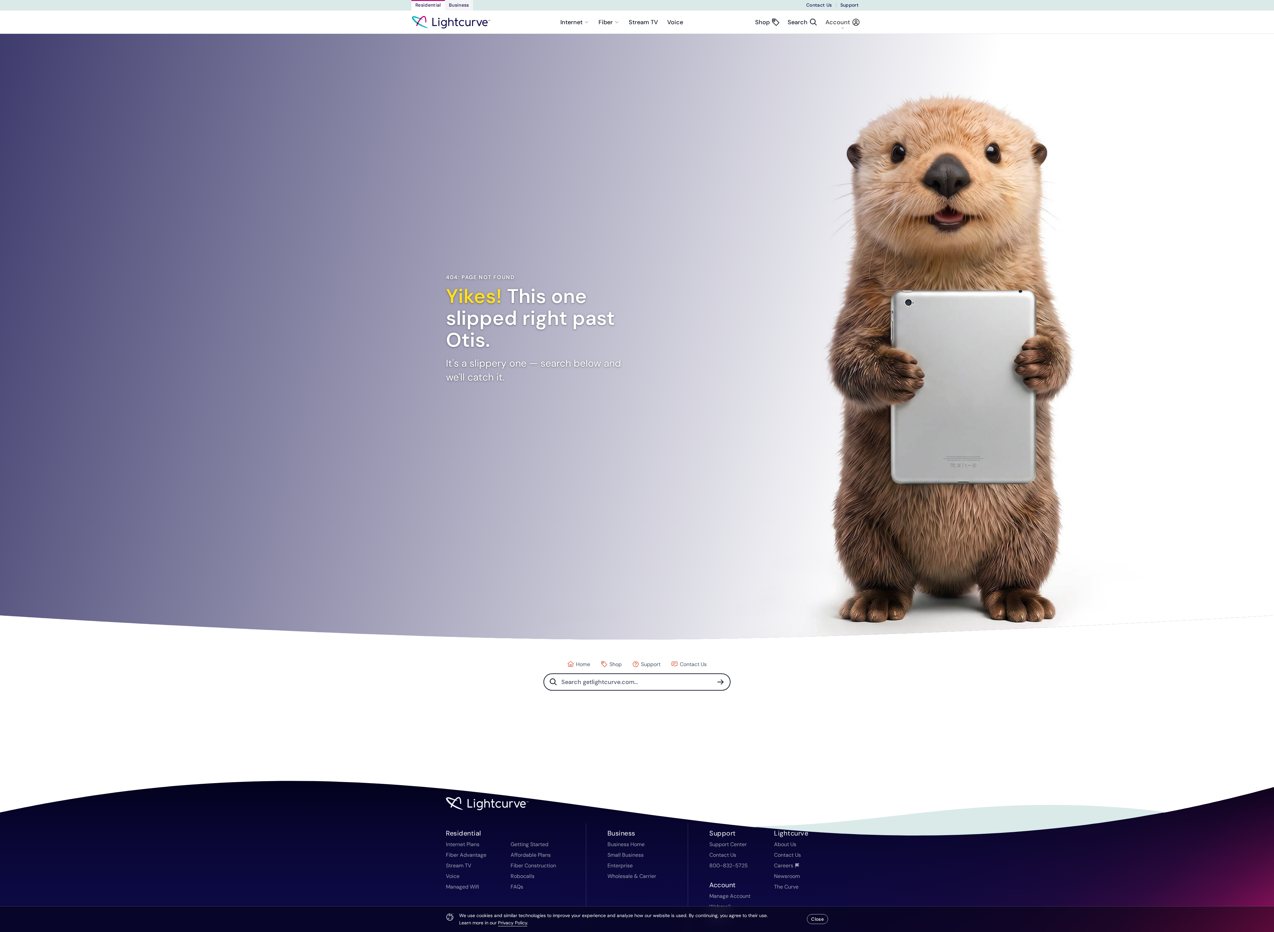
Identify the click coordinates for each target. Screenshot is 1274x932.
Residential (428, 5)
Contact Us (819, 5)
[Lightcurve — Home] (451, 22)
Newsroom (787, 876)
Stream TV (643, 22)
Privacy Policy (512, 923)
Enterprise (620, 865)
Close (817, 919)
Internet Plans (462, 844)
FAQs (517, 886)
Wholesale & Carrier (631, 876)
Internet (571, 22)
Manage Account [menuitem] (729, 896)
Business (459, 5)
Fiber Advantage (466, 854)
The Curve (786, 886)
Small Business (625, 854)
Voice (675, 22)
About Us (785, 844)
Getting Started (529, 844)
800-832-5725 (728, 865)
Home (583, 664)
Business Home (626, 844)
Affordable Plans (531, 854)
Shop (615, 664)
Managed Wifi (462, 886)
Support (849, 5)
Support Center (728, 844)
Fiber (606, 22)
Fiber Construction (533, 865)
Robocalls (522, 876)
